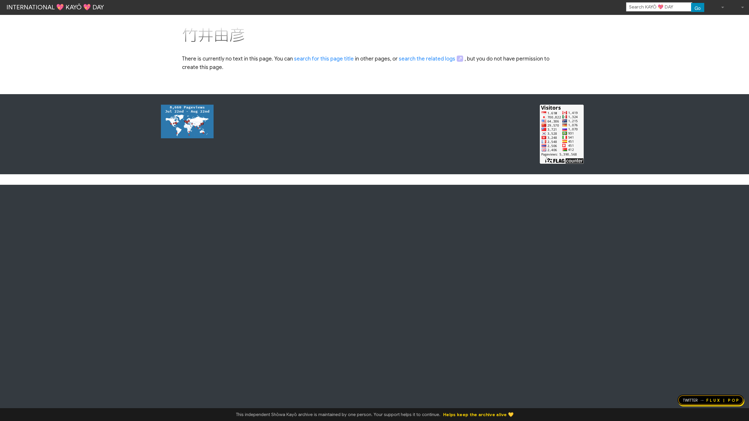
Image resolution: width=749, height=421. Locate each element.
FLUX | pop (723, 400)
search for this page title (324, 59)
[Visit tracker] (187, 121)
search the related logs (427, 59)
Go (698, 8)
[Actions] (565, 22)
